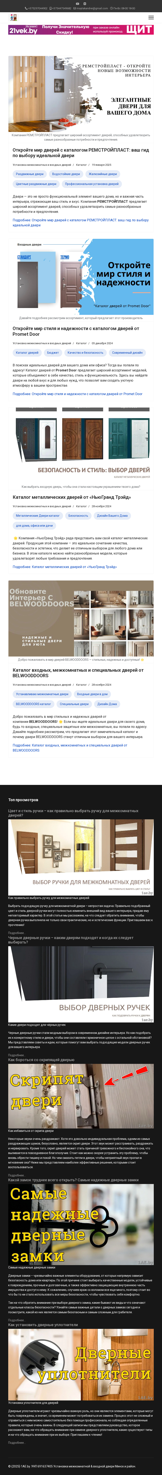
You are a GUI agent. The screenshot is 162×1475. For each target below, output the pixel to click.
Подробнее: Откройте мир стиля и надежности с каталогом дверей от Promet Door (77, 394)
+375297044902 (37, 8)
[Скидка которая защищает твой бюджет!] (81, 30)
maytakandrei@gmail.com (92, 8)
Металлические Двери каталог (38, 515)
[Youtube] (77, 3)
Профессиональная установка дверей (92, 184)
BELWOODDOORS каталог (33, 704)
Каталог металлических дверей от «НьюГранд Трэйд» (72, 497)
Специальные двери (74, 704)
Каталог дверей (27, 352)
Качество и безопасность (85, 352)
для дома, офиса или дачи (34, 525)
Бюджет (53, 352)
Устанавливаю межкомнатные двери (42, 694)
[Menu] (151, 17)
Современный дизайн (127, 352)
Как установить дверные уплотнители (43, 1325)
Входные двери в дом (92, 694)
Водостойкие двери (66, 174)
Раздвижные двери (29, 174)
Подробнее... (17, 933)
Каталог (81, 164)
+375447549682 (61, 8)
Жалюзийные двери (103, 174)
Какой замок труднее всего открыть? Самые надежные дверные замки (73, 1180)
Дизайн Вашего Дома (112, 515)
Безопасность (78, 515)
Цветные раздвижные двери (36, 184)
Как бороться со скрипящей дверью (41, 1060)
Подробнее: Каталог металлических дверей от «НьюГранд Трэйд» (65, 567)
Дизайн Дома (107, 704)
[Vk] (85, 3)
